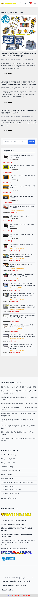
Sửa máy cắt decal (7, 590)
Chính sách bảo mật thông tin (10, 470)
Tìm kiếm (31, 141)
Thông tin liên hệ (6, 474)
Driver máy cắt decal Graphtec (11, 489)
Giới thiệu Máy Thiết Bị (8, 455)
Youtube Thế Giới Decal (8, 498)
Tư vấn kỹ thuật (28, 59)
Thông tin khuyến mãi (8, 459)
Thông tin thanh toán (8, 463)
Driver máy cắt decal (8, 486)
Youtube (23, 585)
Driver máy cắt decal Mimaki (10, 493)
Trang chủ (5, 581)
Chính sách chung (7, 466)
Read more (8, 73)
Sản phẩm (13, 581)
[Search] (20, 3)
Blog (17, 585)
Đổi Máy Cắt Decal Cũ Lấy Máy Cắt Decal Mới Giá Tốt (18, 387)
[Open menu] (35, 3)
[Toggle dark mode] (25, 3)
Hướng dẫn (27, 581)
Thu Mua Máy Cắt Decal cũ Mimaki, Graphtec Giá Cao (19, 403)
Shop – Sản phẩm (7, 478)
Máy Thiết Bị (16, 59)
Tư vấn (20, 581)
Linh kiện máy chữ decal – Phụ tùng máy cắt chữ (17, 482)
